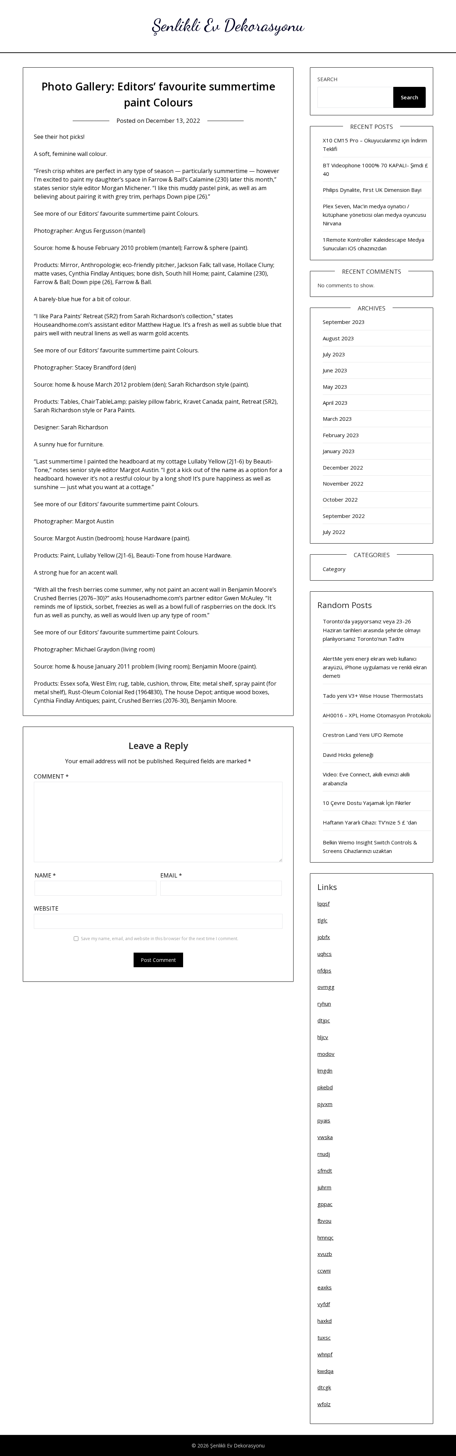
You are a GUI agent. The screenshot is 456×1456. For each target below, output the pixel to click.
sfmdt (324, 1170)
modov (326, 1053)
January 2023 (339, 451)
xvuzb (324, 1253)
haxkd (324, 1320)
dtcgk (324, 1387)
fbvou (324, 1220)
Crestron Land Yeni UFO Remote (363, 734)
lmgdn (324, 1070)
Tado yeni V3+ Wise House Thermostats (373, 695)
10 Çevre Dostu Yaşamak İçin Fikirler (367, 802)
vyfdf (323, 1304)
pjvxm (324, 1103)
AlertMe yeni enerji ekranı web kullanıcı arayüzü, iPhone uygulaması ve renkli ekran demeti (375, 667)
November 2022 (343, 483)
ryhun (324, 1003)
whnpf (324, 1354)
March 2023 (337, 418)
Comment (51, 776)
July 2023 (334, 354)
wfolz (324, 1404)
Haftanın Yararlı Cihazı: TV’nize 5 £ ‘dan (370, 822)
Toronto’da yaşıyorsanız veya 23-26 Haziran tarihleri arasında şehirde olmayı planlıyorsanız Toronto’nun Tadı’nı (371, 630)
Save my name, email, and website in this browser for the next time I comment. (159, 939)
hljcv (322, 1037)
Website (46, 908)
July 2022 (334, 531)
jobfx (323, 937)
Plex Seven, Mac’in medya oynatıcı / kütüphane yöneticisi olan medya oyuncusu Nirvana (374, 215)
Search (327, 79)
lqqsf (323, 903)
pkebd (325, 1087)
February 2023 (341, 435)
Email (171, 875)
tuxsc (324, 1337)
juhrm (324, 1187)
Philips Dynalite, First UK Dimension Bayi (372, 189)
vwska (325, 1137)
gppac (324, 1204)
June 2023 (335, 370)
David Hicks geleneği (348, 754)
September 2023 (344, 321)
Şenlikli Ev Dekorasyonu (228, 25)
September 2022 (344, 515)
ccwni (324, 1270)
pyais (323, 1120)
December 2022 (343, 467)
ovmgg (326, 986)
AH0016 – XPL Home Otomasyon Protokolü (377, 715)
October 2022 (340, 499)
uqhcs (324, 953)
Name (45, 875)
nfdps (324, 970)
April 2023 (335, 402)
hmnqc (325, 1237)
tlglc (322, 920)
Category (334, 568)
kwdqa (325, 1370)
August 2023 (338, 338)
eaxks (324, 1287)
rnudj (323, 1153)
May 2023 (335, 386)
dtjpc (323, 1020)
